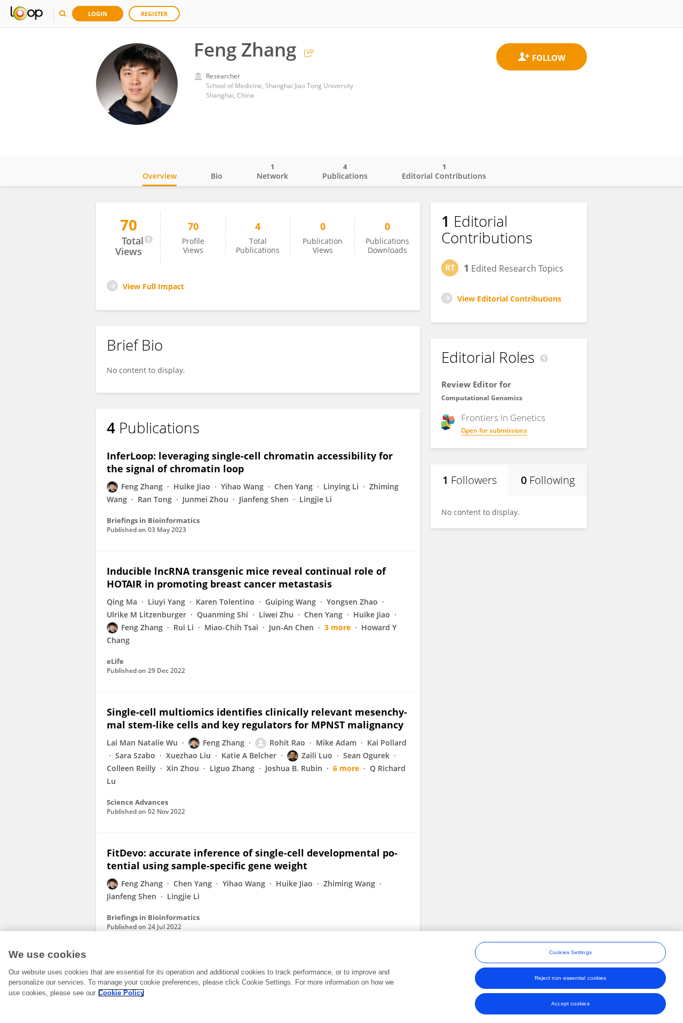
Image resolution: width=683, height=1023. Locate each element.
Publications (345, 171)
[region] (341, 977)
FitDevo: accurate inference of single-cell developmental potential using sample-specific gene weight (252, 859)
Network (272, 171)
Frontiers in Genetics (503, 418)
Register (154, 14)
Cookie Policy (121, 993)
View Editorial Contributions (509, 299)
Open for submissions (494, 430)
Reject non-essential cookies (571, 978)
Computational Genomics (481, 397)
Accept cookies (570, 1003)
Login (97, 14)
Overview (159, 176)
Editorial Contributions (444, 171)
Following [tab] (548, 480)
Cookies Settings (570, 952)
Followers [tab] (469, 480)
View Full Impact (153, 286)
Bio (217, 176)
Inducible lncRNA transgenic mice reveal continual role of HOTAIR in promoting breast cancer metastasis (246, 577)
